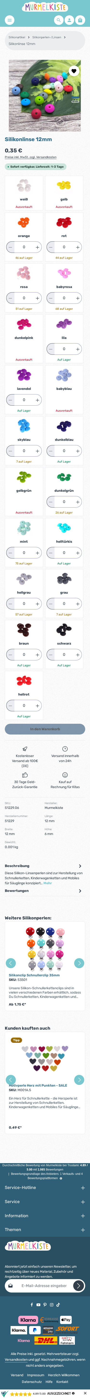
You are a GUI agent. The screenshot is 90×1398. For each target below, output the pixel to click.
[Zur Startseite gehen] (45, 7)
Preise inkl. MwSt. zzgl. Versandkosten (30, 157)
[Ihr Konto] (69, 20)
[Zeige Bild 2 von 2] (75, 102)
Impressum (35, 1375)
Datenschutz (32, 1382)
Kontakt (62, 1382)
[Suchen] (59, 20)
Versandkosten (16, 1360)
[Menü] (9, 20)
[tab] (44, 874)
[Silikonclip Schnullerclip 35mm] (45, 949)
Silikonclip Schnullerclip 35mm (34, 975)
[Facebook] (32, 1305)
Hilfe (49, 1382)
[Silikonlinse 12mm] (45, 96)
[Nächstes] (78, 124)
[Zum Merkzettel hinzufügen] (74, 71)
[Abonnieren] (78, 1285)
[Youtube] (38, 1305)
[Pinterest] (45, 1305)
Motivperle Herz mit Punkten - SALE (38, 1085)
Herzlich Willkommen (63, 1375)
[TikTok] (58, 1305)
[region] (45, 96)
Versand (17, 1375)
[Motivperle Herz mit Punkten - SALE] (45, 1059)
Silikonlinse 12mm (22, 44)
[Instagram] (52, 1305)
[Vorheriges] (67, 124)
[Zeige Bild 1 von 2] (75, 97)
